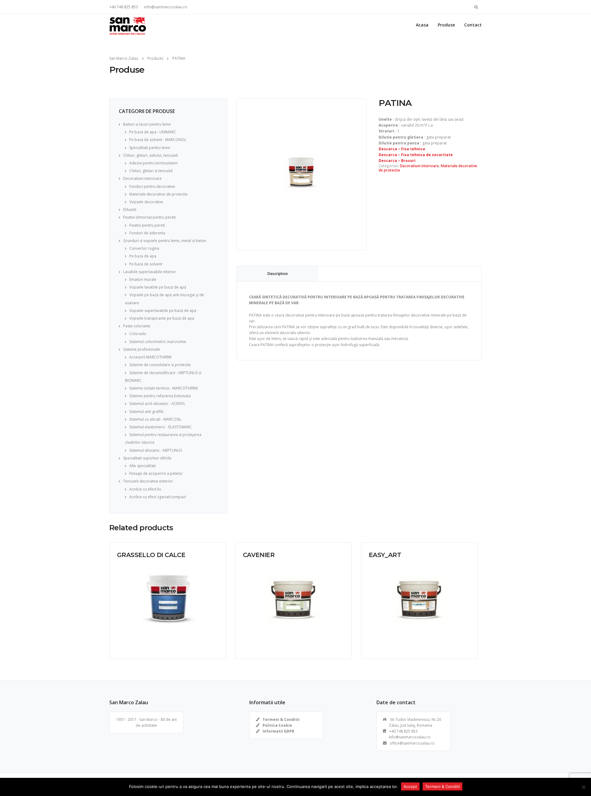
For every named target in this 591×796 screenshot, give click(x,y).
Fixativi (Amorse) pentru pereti (149, 217)
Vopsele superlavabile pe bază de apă (162, 310)
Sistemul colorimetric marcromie (157, 341)
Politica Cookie (277, 725)
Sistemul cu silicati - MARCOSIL (155, 419)
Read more (126, 649)
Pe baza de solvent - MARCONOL (157, 139)
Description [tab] (277, 273)
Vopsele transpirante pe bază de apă (161, 318)
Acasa (422, 25)
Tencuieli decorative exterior (148, 481)
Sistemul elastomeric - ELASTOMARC (160, 427)
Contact (473, 25)
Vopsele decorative (146, 201)
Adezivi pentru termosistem (153, 163)
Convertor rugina (144, 248)
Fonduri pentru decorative (152, 186)
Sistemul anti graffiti (146, 411)
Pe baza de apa (142, 256)
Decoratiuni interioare (142, 178)
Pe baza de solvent (145, 264)
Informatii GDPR (278, 731)
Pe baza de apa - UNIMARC (152, 132)
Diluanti (129, 209)
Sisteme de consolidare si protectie (160, 364)
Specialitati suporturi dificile (147, 458)
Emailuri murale (142, 279)
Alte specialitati (142, 465)
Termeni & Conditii (281, 719)
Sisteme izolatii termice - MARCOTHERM (163, 388)
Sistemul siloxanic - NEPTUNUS (155, 450)
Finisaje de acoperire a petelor (156, 473)
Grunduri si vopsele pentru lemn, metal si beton (164, 240)
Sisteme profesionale (141, 349)
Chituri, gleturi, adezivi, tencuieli (150, 155)
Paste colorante (137, 326)
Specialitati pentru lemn (149, 147)
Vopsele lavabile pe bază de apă (157, 287)
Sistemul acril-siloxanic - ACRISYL (157, 403)
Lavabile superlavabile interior (149, 271)
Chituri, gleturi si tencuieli (151, 170)
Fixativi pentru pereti (147, 225)
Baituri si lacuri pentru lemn (147, 124)
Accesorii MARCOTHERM (150, 357)
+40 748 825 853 (123, 7)
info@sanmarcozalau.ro (165, 7)
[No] (583, 787)
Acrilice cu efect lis (145, 489)
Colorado (137, 333)
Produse (446, 25)
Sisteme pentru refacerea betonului (160, 395)
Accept (410, 786)
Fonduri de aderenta (147, 233)
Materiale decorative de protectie (158, 194)
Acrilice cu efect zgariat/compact (157, 496)
